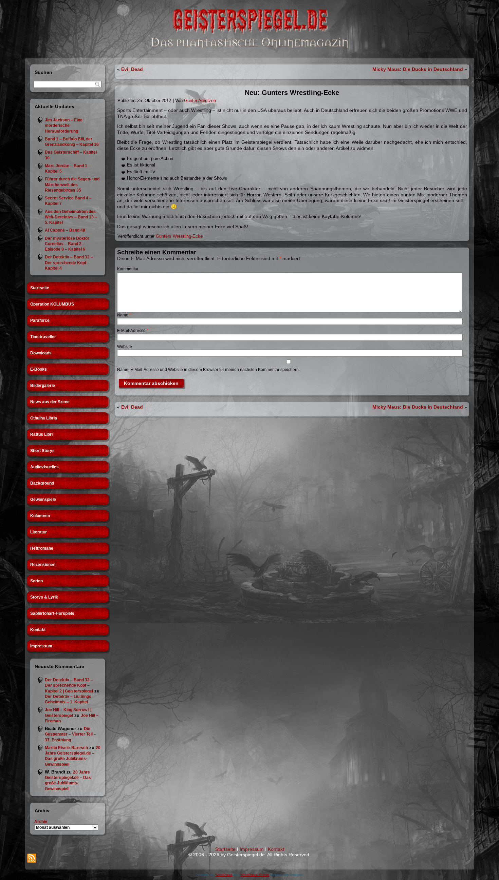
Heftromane (41, 548)
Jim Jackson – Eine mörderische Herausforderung (63, 126)
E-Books (38, 369)
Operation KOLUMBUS (52, 304)
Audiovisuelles (44, 467)
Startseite (39, 288)
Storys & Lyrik (44, 597)
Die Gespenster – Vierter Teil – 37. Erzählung (70, 734)
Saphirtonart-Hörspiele (52, 613)
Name (124, 315)
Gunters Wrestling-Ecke (179, 236)
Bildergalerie (42, 385)
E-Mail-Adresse (132, 330)
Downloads (41, 353)
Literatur (38, 532)
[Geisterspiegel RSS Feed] (31, 858)
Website (124, 346)
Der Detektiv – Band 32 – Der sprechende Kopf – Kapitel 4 (69, 263)
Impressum (41, 646)
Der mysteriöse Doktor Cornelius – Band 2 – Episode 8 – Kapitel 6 (67, 244)
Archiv (40, 821)
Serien (36, 581)
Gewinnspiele (43, 499)
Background (42, 483)
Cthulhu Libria (43, 418)
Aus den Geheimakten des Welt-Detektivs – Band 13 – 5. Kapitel (71, 217)
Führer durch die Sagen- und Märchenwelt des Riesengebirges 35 (72, 185)
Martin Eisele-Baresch (66, 747)
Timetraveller (43, 336)
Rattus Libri (41, 434)
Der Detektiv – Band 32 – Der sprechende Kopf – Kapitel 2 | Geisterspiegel (69, 685)
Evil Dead (132, 69)
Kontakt (37, 629)
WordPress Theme (254, 875)
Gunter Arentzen (200, 100)
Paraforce (40, 320)
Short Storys (42, 450)
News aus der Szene (50, 401)
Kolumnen (40, 515)
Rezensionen (42, 564)
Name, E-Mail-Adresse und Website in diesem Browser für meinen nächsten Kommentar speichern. (208, 369)
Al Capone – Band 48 (65, 230)
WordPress (223, 875)
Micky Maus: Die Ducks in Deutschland (417, 69)
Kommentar (127, 269)
